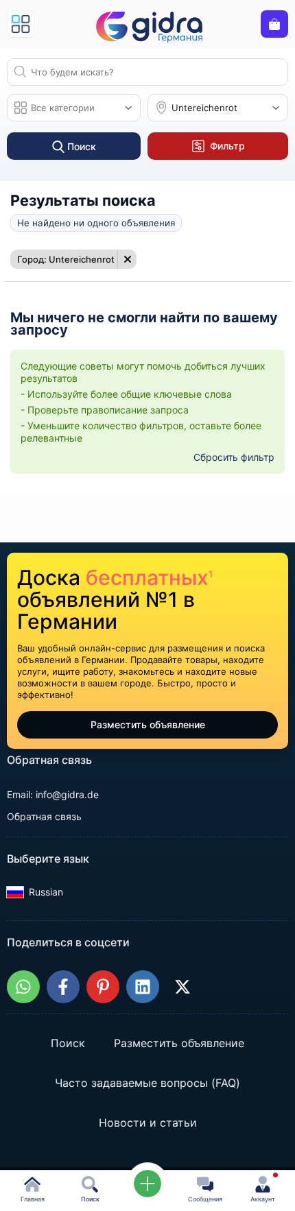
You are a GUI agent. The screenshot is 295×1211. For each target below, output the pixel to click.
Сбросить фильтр (233, 457)
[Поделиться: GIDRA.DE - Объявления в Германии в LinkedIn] (142, 986)
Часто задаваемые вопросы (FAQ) (147, 1083)
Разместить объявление (148, 724)
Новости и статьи (148, 1122)
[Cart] (274, 24)
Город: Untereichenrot (66, 259)
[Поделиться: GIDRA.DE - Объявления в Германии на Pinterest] (102, 986)
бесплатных (149, 577)
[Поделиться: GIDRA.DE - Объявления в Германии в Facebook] (63, 986)
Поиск (68, 1043)
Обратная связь (44, 816)
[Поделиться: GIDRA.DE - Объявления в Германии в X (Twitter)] (182, 986)
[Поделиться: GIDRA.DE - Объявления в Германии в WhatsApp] (23, 986)
